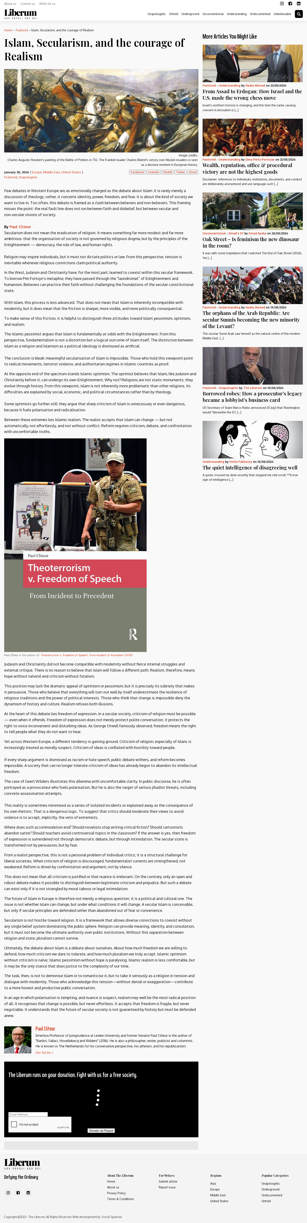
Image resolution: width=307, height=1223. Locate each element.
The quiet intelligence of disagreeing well (250, 467)
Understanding (237, 14)
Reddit (168, 172)
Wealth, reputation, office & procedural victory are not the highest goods (247, 168)
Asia (213, 1183)
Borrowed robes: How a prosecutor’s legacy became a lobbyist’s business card (252, 396)
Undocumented (260, 14)
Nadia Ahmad (255, 85)
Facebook (137, 172)
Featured (22, 30)
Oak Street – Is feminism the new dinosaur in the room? (251, 242)
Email (193, 172)
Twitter (180, 172)
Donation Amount (101, 1086)
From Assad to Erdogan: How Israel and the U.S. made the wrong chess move (252, 94)
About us (10, 3)
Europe (37, 172)
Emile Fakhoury (241, 461)
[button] (299, 14)
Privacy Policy (116, 1193)
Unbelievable (282, 14)
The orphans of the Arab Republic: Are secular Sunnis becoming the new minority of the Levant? (251, 319)
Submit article (168, 1181)
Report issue (167, 1187)
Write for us (47, 3)
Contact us (27, 3)
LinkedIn (153, 172)
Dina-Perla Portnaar (260, 159)
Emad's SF (236, 233)
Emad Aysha (257, 233)
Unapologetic (157, 14)
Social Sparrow (111, 1217)
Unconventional (213, 14)
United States (71, 172)
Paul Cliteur (45, 1028)
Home (8, 30)
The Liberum (253, 388)
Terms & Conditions (120, 1199)
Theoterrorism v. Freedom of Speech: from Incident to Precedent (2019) (87, 655)
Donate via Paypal (101, 1130)
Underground (190, 14)
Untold (173, 14)
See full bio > (44, 1052)
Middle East (51, 172)
